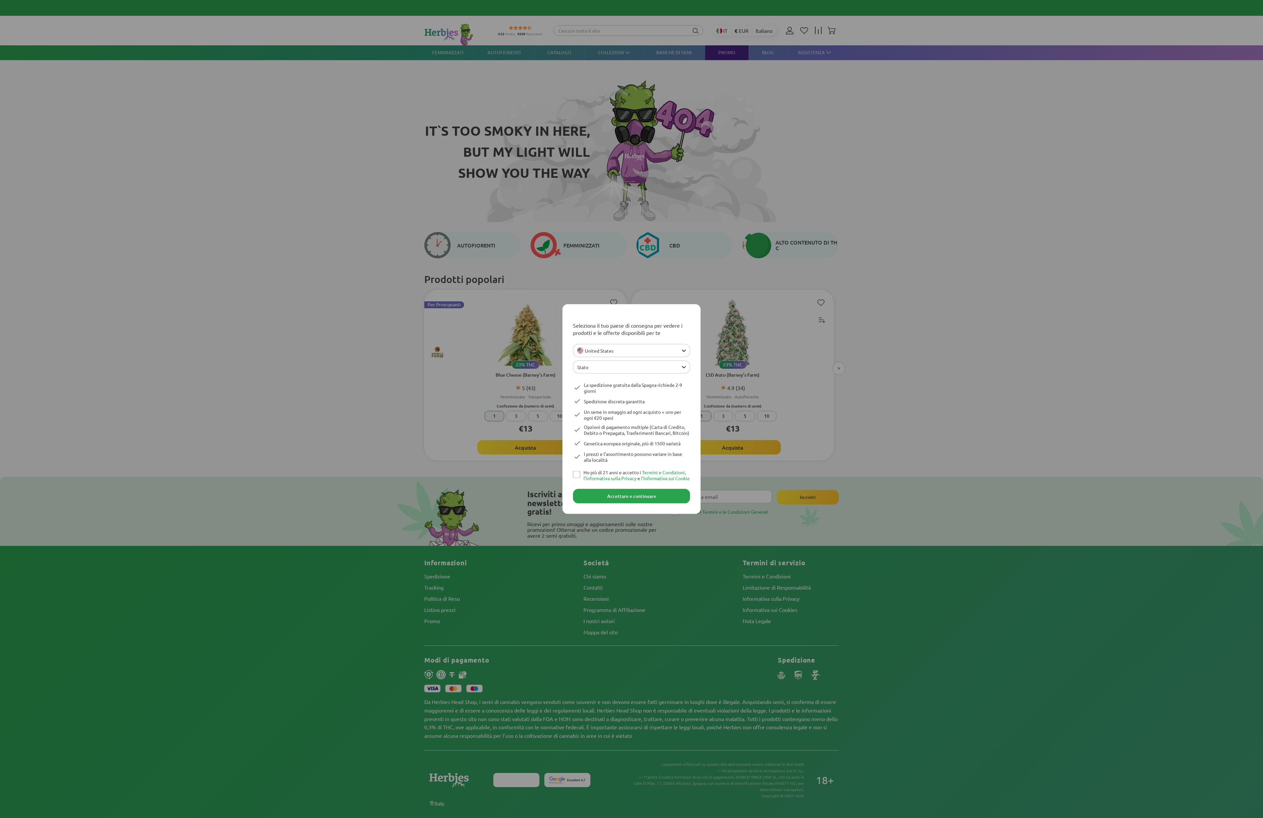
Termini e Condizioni (663, 472)
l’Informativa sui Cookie (665, 478)
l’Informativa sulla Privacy (609, 478)
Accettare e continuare (631, 496)
